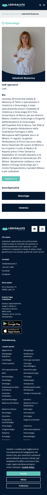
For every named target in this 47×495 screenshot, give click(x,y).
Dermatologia (7, 376)
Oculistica (6, 416)
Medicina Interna (9, 409)
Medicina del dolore (10, 403)
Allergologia (28, 350)
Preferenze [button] (23, 486)
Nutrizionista (29, 412)
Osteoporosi (29, 383)
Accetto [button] (23, 473)
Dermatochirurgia (31, 373)
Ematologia (6, 380)
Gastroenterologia (9, 399)
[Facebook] (34, 229)
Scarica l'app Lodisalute (7, 298)
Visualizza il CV (11, 179)
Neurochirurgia (30, 369)
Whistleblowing (8, 340)
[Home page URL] (18, 5)
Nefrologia (28, 409)
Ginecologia (7, 426)
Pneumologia (29, 433)
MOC (4, 373)
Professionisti (14, 14)
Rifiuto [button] (23, 479)
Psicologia (6, 436)
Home (4, 14)
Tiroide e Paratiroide (32, 393)
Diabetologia (29, 380)
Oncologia (28, 416)
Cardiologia (6, 360)
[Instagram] (42, 229)
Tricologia (28, 376)
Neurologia (6, 412)
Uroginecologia (8, 429)
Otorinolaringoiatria (32, 429)
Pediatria (5, 433)
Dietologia (6, 383)
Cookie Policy (28, 467)
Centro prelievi (8, 363)
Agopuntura (7, 350)
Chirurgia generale (10, 369)
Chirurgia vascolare (32, 360)
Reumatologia (29, 436)
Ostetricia (28, 426)
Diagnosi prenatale (31, 419)
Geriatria (27, 399)
